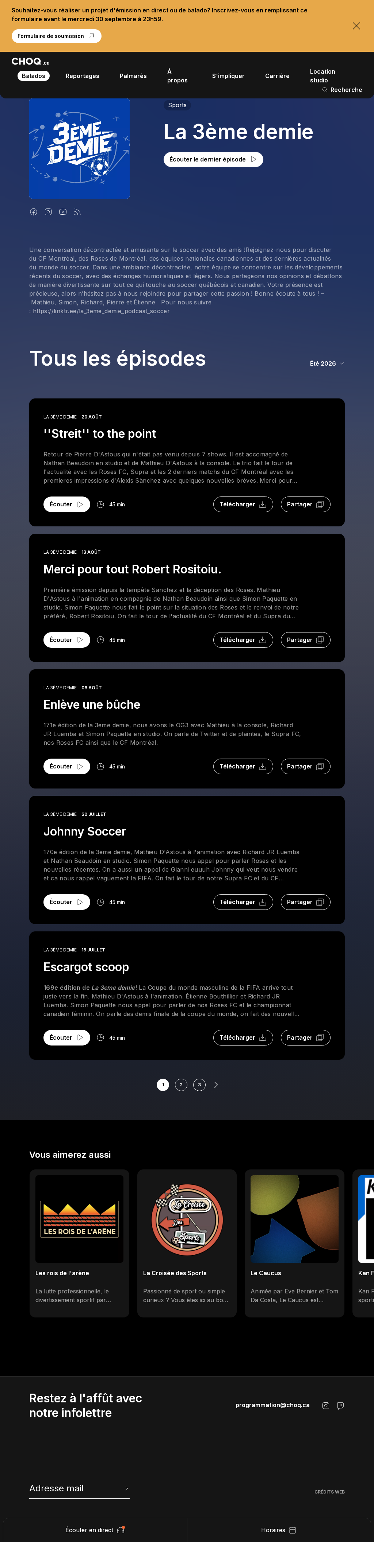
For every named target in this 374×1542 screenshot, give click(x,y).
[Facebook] (33, 211)
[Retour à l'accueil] (30, 61)
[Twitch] (340, 1405)
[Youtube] (62, 211)
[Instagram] (48, 211)
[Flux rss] (77, 211)
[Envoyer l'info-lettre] (126, 1488)
